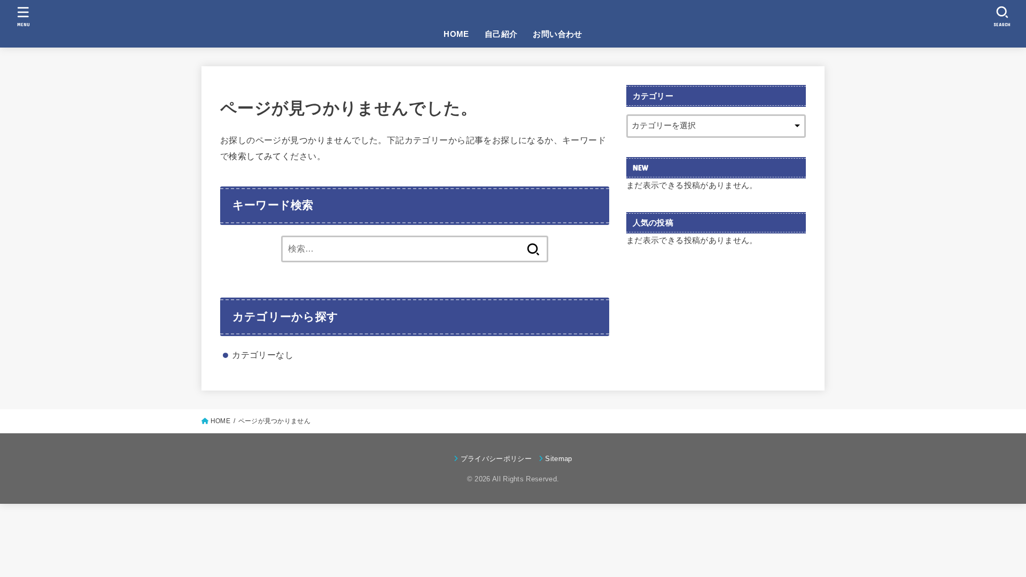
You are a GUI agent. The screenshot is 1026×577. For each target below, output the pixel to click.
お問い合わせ (557, 34)
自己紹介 (501, 34)
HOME (456, 34)
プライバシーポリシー (496, 459)
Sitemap (558, 459)
